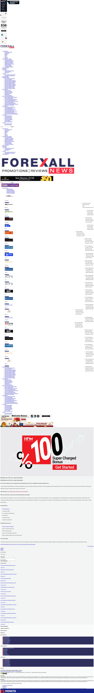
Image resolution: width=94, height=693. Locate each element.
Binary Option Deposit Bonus (10, 107)
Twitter (1, 549)
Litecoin (6, 134)
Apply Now (7, 202)
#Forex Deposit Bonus (4, 544)
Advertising (5, 686)
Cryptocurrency (5, 51)
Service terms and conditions (7, 685)
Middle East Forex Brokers (9, 63)
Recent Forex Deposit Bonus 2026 (11, 112)
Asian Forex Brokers (8, 59)
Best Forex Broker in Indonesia (10, 80)
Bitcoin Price (7, 53)
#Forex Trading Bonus (31, 544)
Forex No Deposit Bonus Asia (10, 100)
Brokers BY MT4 (8, 90)
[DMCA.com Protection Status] (3, 673)
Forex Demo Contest (8, 123)
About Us (4, 687)
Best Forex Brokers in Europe (10, 88)
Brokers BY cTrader (8, 91)
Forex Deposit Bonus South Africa (11, 400)
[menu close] (0, 49)
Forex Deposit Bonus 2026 (9, 111)
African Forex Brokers (9, 62)
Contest (4, 122)
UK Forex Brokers (8, 64)
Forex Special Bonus (8, 115)
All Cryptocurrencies (8, 52)
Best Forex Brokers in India (9, 86)
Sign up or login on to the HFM (8, 526)
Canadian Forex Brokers (9, 66)
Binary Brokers (5, 89)
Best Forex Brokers (6, 77)
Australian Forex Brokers (9, 60)
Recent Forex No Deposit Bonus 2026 (11, 104)
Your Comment (3, 559)
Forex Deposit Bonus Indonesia (10, 398)
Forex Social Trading (8, 79)
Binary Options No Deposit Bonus (11, 97)
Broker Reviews (5, 188)
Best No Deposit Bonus (9, 98)
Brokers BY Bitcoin (8, 93)
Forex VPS (7, 72)
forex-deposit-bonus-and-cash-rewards (11, 113)
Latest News (5, 114)
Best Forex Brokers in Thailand (10, 85)
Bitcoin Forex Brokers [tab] (11, 192)
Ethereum (6, 54)
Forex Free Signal (8, 71)
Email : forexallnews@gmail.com (6, 671)
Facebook (2, 548)
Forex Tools (5, 69)
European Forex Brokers (9, 61)
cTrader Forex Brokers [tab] (11, 191)
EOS (5, 133)
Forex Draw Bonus (8, 117)
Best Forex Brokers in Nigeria (10, 82)
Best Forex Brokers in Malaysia (10, 81)
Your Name (2, 556)
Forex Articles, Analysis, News (10, 74)
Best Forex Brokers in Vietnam (10, 84)
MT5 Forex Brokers (8, 95)
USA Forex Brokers (8, 65)
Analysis (4, 73)
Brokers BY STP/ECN (9, 92)
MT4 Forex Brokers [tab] (10, 190)
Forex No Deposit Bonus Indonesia (11, 99)
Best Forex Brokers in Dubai (10, 83)
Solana (6, 55)
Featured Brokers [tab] (10, 189)
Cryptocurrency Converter (9, 70)
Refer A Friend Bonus (8, 121)
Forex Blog (5, 68)
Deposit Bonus (5, 106)
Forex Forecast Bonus (8, 118)
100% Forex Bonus (6, 508)
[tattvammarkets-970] (26, 426)
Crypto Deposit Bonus (9, 397)
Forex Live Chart (6, 67)
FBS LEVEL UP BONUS (9, 105)
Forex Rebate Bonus (8, 116)
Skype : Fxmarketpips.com (16, 671)
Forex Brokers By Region (7, 58)
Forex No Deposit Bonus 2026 (8, 96)
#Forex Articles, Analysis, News (14, 544)
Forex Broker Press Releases (10, 75)
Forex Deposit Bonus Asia (9, 399)
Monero (6, 135)
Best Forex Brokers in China (10, 87)
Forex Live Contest (8, 124)
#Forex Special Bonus (23, 544)
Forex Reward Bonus (8, 119)
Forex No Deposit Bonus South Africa (11, 101)
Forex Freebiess (7, 120)
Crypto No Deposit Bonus (9, 102)
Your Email (2, 557)
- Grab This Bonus (90, 546)
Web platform (7, 94)
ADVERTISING (6, 76)
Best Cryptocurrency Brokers (10, 78)
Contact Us (4, 688)
